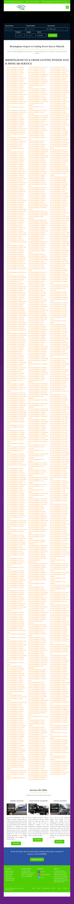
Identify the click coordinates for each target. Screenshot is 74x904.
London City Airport (10, 878)
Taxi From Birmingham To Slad (57, 266)
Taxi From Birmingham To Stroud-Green (59, 369)
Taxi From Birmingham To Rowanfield (59, 169)
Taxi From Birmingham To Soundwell (58, 284)
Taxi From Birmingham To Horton (36, 266)
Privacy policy (8, 889)
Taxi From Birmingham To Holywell (36, 254)
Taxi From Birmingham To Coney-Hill (15, 536)
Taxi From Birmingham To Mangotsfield (37, 516)
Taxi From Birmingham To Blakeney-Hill (16, 247)
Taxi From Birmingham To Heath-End (37, 195)
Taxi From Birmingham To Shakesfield (59, 227)
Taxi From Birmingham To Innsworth (37, 292)
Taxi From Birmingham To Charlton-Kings (16, 414)
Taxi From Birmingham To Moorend (36, 576)
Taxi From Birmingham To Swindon (58, 385)
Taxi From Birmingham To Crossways (15, 574)
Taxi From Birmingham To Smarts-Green (59, 275)
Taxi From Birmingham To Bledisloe (15, 252)
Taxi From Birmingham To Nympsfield (37, 693)
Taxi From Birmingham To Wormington (59, 747)
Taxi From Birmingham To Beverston (15, 220)
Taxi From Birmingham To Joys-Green (37, 304)
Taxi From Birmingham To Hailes (36, 133)
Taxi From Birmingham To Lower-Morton (38, 479)
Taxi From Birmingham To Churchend (15, 457)
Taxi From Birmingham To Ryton (57, 191)
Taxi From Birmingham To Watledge (58, 633)
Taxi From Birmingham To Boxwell (15, 285)
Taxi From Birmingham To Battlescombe (16, 191)
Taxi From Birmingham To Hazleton (36, 193)
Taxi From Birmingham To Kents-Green (37, 319)
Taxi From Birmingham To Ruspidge (58, 186)
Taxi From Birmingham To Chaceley (15, 398)
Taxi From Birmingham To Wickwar (58, 686)
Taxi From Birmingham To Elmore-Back (16, 687)
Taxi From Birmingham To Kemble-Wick (37, 306)
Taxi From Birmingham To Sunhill (58, 382)
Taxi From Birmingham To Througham (59, 468)
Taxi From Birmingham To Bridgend (15, 304)
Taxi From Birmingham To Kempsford (37, 313)
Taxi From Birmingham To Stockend (58, 344)
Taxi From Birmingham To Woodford (58, 720)
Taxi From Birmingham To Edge (14, 671)
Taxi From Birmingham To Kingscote (37, 331)
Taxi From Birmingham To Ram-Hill (58, 135)
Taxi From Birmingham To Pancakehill (37, 756)
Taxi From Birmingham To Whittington (59, 675)
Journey (39, 32)
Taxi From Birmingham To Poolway (58, 96)
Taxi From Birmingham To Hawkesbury (37, 187)
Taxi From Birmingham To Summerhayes (59, 378)
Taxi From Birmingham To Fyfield (36, 78)
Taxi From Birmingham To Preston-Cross (59, 108)
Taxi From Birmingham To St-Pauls (58, 308)
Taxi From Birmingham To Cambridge (15, 373)
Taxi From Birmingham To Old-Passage (37, 707)
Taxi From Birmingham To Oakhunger (37, 695)
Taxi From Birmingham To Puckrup (58, 121)
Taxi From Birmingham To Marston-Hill (37, 525)
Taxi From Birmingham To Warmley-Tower (60, 624)
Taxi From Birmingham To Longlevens (37, 428)
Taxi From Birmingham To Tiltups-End (59, 486)
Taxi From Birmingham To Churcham (15, 454)
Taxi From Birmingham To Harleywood (37, 168)
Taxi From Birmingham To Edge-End (15, 669)
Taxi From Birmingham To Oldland (36, 727)
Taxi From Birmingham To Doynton (15, 614)
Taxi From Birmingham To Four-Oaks (15, 761)
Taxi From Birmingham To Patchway (36, 766)
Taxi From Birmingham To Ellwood (15, 684)
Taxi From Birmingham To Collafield (15, 513)
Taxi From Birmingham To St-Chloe (58, 304)
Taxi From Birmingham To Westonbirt (58, 655)
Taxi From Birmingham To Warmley (58, 626)
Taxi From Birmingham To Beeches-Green (16, 200)
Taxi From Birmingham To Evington (15, 711)
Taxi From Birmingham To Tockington (59, 493)
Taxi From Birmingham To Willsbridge (59, 691)
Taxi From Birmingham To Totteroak (58, 506)
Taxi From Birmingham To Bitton (14, 238)
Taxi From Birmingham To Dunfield (15, 626)
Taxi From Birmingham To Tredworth (58, 515)
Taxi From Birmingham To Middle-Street (37, 545)
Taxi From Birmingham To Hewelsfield (37, 211)
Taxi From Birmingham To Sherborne (58, 239)
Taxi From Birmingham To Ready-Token (59, 142)
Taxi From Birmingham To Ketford (36, 320)
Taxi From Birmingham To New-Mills (37, 624)
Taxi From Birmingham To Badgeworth (16, 159)
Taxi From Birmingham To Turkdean (58, 527)
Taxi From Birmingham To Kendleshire (37, 315)
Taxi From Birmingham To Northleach (37, 671)
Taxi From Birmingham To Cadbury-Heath (16, 362)
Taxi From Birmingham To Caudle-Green (16, 387)
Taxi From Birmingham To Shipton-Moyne (60, 241)
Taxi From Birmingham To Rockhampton (59, 155)
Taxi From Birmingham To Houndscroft (37, 272)
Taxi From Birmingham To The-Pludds (59, 445)
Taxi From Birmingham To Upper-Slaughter (60, 585)
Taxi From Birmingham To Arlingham (15, 119)
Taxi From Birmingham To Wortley (58, 750)
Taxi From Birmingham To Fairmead (15, 718)
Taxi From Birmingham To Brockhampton (16, 322)
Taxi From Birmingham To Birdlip (14, 229)
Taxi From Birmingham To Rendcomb (59, 151)
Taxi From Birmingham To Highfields (37, 227)
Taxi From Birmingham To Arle (14, 116)
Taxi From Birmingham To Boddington (16, 256)
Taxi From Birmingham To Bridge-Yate (16, 303)
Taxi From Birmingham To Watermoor (59, 632)
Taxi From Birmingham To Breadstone (15, 297)
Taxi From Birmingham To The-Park (58, 443)
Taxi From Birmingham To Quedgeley (59, 132)
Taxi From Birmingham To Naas (35, 596)
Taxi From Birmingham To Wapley (58, 619)
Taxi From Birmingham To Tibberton (58, 472)
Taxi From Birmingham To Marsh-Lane (37, 522)
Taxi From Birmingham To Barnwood (15, 177)
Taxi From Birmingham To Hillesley (36, 245)
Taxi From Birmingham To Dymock (15, 646)
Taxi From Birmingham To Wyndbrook (59, 765)
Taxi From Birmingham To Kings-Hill (37, 328)
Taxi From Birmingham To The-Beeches (59, 418)
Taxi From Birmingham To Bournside (15, 265)
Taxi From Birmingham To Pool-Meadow (59, 90)
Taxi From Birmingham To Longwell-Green (38, 436)
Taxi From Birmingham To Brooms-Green (16, 340)
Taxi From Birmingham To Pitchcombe (59, 76)
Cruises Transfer (60, 801)
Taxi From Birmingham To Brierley (15, 306)
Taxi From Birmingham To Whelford (58, 662)
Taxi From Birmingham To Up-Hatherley (59, 543)
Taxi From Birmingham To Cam (14, 371)
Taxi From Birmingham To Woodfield (58, 718)
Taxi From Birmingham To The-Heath (58, 434)
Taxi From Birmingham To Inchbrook (37, 288)
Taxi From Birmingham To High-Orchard (37, 222)
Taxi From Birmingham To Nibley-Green (37, 650)
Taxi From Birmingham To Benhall (15, 205)
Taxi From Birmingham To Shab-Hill (58, 223)
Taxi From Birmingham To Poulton (58, 103)
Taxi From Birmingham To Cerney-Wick (16, 393)
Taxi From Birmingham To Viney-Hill (58, 605)
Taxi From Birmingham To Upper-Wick (59, 596)
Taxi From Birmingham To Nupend (36, 689)
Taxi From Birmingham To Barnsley (15, 175)
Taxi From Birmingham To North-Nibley (37, 664)
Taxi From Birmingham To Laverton (36, 356)
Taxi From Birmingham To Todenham (58, 497)
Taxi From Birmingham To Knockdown (37, 349)
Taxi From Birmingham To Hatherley (36, 178)
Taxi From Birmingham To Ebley (14, 666)
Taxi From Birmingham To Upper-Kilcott (59, 565)
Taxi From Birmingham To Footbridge (15, 745)
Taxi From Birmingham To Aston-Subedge (16, 137)
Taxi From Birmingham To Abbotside (15, 69)
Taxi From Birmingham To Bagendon (15, 164)
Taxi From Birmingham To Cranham (15, 558)
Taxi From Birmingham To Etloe (14, 705)
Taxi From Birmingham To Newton (36, 646)
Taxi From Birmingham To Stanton (58, 326)
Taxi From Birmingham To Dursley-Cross (16, 641)
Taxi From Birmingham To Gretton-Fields (37, 124)
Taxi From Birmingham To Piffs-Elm (36, 779)
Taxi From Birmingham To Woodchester (59, 714)
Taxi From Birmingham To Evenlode (15, 707)
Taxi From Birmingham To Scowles (58, 209)
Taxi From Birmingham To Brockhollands (16, 324)
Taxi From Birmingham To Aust (14, 139)
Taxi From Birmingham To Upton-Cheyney (60, 599)
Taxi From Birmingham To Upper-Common (60, 554)
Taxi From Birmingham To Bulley (14, 351)
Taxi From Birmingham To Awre (14, 146)
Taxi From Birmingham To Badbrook (15, 157)
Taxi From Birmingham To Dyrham (15, 648)
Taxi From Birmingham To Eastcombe (15, 653)
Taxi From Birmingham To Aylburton (15, 152)
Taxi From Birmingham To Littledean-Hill (38, 410)
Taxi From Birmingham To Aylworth (15, 155)
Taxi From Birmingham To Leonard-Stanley (38, 373)
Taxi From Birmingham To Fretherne (36, 70)
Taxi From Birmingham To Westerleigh (59, 648)
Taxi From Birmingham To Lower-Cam (37, 445)
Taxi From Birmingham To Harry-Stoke (37, 173)
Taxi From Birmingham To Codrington (15, 499)
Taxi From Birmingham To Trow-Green (59, 520)
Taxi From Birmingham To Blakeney (15, 249)
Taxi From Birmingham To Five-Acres (15, 741)
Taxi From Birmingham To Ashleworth (15, 125)
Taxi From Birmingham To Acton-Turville (16, 78)
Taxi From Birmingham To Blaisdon (15, 245)
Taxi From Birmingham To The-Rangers (59, 452)
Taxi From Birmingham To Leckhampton (37, 367)
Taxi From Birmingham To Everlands (15, 709)
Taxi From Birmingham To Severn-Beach (59, 220)
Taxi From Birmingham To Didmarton (15, 594)
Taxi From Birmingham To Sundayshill (59, 380)
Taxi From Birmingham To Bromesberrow (16, 333)
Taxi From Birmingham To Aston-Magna (16, 132)
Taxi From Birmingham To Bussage (15, 358)
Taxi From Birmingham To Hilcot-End (37, 234)
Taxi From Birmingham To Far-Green (15, 723)
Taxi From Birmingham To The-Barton (59, 416)
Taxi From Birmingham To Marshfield (37, 524)
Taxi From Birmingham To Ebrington (15, 668)
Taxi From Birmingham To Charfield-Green (17, 403)
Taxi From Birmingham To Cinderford (15, 459)
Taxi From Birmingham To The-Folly (58, 428)
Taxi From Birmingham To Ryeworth (58, 189)
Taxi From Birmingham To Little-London (37, 392)
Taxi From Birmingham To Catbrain (15, 385)
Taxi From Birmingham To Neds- (36, 610)
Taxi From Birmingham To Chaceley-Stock (16, 396)
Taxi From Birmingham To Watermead (59, 630)
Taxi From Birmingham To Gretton (36, 126)
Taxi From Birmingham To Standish (58, 313)
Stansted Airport (9, 874)
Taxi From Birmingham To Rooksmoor (59, 168)
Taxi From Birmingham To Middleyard (37, 549)
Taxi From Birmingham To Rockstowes (59, 159)
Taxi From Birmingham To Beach (14, 196)
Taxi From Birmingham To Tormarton (58, 498)
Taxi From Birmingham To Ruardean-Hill (59, 171)
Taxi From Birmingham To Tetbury (58, 410)
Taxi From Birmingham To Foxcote (15, 763)
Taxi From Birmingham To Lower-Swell (37, 500)
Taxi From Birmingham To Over (35, 734)
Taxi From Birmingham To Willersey (58, 687)
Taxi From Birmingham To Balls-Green (16, 171)
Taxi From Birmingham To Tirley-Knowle (59, 488)
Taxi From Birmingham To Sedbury (58, 211)
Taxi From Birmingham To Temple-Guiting (60, 407)
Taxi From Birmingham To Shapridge (58, 229)
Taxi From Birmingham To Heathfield (37, 196)
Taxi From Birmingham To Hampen (36, 146)
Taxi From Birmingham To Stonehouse (59, 353)
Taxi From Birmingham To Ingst (35, 290)
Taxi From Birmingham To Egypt (14, 677)
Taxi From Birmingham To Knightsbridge (37, 347)
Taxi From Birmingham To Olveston (36, 729)
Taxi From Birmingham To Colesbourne (16, 509)
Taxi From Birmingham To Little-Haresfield (38, 389)
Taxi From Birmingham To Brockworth (16, 328)
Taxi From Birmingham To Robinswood (59, 153)
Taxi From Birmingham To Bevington (15, 222)
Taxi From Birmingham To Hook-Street (37, 257)
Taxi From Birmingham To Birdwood (15, 231)
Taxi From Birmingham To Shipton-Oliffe (59, 243)
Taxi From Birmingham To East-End (15, 651)
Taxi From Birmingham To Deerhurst (15, 590)
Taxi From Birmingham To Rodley (58, 164)
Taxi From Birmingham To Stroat (57, 367)
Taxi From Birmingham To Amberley (15, 99)
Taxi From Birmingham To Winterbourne (59, 705)
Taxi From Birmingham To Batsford (15, 187)
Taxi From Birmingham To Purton (58, 126)
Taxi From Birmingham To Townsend (58, 509)
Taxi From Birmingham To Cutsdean (15, 578)
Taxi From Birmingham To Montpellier (37, 572)
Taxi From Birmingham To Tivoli (57, 491)
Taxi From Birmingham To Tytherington (59, 538)
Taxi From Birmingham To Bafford (15, 162)
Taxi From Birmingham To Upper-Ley (59, 567)
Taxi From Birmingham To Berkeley (15, 213)
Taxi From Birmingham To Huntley (36, 281)
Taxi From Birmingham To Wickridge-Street (60, 682)
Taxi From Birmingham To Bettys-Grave (16, 218)
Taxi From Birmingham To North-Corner (37, 662)
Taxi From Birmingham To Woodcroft (58, 716)
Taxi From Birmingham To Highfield (36, 225)
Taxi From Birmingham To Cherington (15, 434)
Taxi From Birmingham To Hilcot (36, 236)
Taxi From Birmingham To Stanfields (58, 315)
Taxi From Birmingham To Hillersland (37, 243)
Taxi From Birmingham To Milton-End (37, 558)
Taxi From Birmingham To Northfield (37, 669)
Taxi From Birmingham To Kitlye (36, 344)
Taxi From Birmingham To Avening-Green (16, 141)
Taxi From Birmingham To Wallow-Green (59, 612)
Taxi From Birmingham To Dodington (15, 598)
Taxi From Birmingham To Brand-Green (16, 294)
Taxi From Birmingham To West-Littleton (59, 639)
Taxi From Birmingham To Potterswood (59, 101)
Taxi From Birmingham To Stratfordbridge (59, 364)
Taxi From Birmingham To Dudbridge (15, 623)
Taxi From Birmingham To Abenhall (15, 71)
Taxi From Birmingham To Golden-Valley (38, 94)
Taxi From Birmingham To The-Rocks (59, 455)
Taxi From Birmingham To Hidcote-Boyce (38, 214)
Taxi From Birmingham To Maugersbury (37, 529)
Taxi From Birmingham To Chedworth (15, 430)
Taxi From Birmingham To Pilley (57, 67)
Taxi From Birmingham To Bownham (15, 279)
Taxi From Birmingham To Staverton (58, 337)
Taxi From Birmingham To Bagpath (15, 166)
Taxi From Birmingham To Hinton (36, 248)
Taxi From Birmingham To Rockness (58, 157)
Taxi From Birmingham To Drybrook (15, 619)
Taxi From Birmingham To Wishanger (58, 707)
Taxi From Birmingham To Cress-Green (16, 562)
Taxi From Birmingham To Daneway (15, 583)
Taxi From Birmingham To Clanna (14, 463)
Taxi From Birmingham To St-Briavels (59, 302)
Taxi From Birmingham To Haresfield (37, 166)
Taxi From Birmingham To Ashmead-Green (17, 128)
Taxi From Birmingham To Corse (14, 545)
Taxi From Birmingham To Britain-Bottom (16, 313)
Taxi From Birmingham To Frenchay (36, 69)
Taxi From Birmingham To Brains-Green (16, 292)
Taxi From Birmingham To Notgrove (36, 684)
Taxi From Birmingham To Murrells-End (37, 594)
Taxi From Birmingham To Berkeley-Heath (16, 209)
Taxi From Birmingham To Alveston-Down (17, 94)
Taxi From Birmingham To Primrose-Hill (59, 114)
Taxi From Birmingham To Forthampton (16, 750)
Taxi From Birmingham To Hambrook (37, 144)
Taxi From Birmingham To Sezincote (58, 222)
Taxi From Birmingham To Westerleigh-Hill (60, 646)
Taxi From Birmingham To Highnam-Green (38, 231)
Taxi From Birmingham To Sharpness (58, 231)
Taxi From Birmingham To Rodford (58, 162)
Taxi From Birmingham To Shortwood (59, 252)
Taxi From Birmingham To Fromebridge (37, 76)
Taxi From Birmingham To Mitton (36, 569)
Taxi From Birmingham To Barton (14, 186)
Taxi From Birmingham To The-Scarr (58, 457)
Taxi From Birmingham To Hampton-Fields (38, 150)
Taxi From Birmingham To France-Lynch (37, 67)
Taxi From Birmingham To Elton (14, 695)
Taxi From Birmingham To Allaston (15, 89)
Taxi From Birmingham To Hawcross (36, 182)
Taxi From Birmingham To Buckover (15, 349)
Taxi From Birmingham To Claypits (15, 470)
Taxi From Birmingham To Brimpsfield (16, 310)
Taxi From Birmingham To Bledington (15, 250)
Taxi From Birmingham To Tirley (57, 489)
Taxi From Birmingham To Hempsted (37, 198)
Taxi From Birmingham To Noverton (36, 686)
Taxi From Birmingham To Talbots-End (59, 400)
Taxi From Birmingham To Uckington (58, 540)
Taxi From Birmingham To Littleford (36, 414)
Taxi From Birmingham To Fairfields (15, 714)
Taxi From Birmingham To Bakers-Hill (15, 169)
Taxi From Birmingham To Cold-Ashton (16, 500)
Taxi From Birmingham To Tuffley (58, 522)
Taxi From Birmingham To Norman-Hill (37, 657)
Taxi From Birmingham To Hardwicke (37, 162)
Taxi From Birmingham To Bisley (14, 236)
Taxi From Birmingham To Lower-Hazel (37, 463)
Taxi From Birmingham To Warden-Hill (59, 621)
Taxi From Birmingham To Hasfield (36, 177)
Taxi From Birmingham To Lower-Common (38, 454)
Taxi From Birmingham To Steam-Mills (59, 338)
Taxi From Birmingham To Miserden (36, 565)
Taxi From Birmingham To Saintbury (58, 195)
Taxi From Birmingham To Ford (14, 747)
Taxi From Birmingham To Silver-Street (59, 261)
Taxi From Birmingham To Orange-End (37, 730)
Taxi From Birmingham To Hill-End (36, 238)
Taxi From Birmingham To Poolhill (58, 94)
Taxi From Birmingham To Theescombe (59, 463)
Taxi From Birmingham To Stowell (58, 362)
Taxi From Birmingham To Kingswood (37, 340)
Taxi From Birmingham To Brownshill (15, 344)
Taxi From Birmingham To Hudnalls (36, 277)
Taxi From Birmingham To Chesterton (15, 436)
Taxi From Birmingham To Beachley (15, 198)
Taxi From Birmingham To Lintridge (36, 378)
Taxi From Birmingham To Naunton (36, 608)
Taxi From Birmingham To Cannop (15, 375)
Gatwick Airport (9, 872)
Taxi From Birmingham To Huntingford (37, 279)
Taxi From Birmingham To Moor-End (37, 574)
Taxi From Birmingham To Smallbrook (59, 274)
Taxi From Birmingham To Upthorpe (58, 597)
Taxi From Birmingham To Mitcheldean (37, 567)
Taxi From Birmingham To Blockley (15, 254)
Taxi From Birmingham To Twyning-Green (60, 534)
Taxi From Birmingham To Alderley (15, 81)
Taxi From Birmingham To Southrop (58, 295)
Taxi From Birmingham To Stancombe (59, 311)
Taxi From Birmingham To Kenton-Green (37, 317)
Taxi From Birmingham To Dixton (14, 596)
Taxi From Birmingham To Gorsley (36, 96)
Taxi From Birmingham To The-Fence (58, 425)
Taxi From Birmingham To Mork (35, 587)
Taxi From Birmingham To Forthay (15, 752)
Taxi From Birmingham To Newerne (36, 632)
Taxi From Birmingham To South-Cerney (59, 286)
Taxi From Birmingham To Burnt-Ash (15, 357)
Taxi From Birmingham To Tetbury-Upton (59, 409)
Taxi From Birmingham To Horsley (36, 265)
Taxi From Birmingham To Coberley (15, 491)
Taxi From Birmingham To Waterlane (58, 628)
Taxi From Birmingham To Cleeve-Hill (15, 473)
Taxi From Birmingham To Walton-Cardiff (59, 615)
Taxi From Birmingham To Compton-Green (17, 529)
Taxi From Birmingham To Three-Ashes (59, 466)
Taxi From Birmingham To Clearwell (15, 472)
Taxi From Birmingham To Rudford (58, 180)
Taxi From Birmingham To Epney (14, 704)
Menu (67, 7)
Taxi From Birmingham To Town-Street (59, 507)
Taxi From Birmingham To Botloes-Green (16, 258)
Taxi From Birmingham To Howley (36, 274)
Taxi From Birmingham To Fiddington (15, 736)
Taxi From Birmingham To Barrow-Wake (16, 178)
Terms (20, 888)
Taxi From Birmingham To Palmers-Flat (37, 752)
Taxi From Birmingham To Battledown (15, 189)
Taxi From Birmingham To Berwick (15, 216)
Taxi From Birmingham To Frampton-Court (17, 770)
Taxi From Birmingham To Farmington (15, 734)
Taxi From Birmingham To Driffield (15, 617)
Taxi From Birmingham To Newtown (36, 648)
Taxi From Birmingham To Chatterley (15, 419)
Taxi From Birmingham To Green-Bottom (37, 117)
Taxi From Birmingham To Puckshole (58, 123)
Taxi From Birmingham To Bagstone (15, 168)
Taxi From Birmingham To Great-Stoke (37, 110)
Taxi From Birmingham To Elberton (15, 678)
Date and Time (51, 25)
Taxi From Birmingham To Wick (57, 680)
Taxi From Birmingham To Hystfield (36, 284)
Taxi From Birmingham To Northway (37, 675)
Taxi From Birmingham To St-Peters (58, 310)
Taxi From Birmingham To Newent (36, 630)
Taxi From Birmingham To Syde (57, 389)
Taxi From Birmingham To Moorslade (37, 578)
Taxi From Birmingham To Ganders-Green (38, 81)
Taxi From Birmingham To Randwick (58, 137)
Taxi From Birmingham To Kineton (36, 324)
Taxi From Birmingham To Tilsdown (58, 484)
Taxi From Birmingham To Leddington (37, 369)
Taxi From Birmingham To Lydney (36, 507)
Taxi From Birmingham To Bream (14, 299)
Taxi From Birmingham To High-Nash (37, 220)
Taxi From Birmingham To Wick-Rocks (59, 678)
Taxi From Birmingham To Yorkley (58, 774)
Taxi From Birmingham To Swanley (58, 383)
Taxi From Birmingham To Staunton (58, 335)
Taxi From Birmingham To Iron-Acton (37, 293)
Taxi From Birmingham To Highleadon (37, 229)
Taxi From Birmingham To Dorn (14, 601)
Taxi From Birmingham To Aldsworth (15, 87)
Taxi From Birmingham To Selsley (58, 214)
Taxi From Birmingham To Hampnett (36, 148)
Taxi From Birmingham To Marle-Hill (37, 518)
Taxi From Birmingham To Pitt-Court (58, 78)
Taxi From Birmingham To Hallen (36, 135)
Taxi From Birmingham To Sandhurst (58, 200)
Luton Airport (8, 876)
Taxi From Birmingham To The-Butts (58, 419)
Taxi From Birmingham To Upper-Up (58, 594)
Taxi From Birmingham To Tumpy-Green (59, 524)
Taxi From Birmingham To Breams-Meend (16, 301)
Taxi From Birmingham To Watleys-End (59, 635)
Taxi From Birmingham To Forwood (15, 754)
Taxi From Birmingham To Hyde (35, 283)
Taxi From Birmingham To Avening (15, 143)
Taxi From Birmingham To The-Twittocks (59, 459)
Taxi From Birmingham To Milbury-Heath (38, 551)
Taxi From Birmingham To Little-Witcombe (38, 409)
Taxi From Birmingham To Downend (15, 612)
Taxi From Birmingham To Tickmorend (59, 473)
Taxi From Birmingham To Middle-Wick (37, 547)
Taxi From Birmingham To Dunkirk (15, 628)
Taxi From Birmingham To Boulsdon (15, 261)
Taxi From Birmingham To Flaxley (15, 743)
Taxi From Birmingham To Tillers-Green (59, 482)
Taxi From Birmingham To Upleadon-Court (60, 547)
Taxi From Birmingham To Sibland (58, 257)
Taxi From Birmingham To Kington (36, 342)
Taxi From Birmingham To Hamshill (36, 153)
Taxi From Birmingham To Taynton (58, 403)
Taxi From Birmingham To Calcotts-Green (16, 367)
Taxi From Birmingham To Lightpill (36, 374)
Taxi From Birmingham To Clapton (15, 468)
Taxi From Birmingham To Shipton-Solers (59, 245)
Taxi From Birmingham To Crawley (15, 560)
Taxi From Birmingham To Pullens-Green (59, 124)
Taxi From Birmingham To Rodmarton (59, 166)
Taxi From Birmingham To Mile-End (36, 552)
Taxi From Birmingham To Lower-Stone (37, 498)
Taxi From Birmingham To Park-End (36, 759)
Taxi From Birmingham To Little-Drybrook (38, 387)
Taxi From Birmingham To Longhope (37, 427)
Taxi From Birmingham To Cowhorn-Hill (16, 549)
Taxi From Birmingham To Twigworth (59, 533)
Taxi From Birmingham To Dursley (15, 643)
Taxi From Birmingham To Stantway (58, 328)
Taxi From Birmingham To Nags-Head (37, 597)
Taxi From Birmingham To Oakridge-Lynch (38, 700)
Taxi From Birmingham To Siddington (59, 259)
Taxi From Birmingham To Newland (36, 637)
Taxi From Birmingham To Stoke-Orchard (59, 347)
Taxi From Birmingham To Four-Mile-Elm (16, 759)
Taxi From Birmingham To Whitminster (59, 673)
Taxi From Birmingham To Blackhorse (15, 240)
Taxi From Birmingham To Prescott (58, 105)
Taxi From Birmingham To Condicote (15, 535)
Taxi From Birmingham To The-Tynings (59, 461)
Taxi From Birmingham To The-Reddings (59, 454)
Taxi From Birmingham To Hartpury (36, 175)
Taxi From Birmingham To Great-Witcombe (38, 115)
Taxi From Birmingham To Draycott (15, 616)
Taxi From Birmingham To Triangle (58, 518)
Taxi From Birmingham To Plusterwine (59, 87)
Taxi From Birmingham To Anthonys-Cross (17, 112)
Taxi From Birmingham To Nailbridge (37, 599)
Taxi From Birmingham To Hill (35, 239)
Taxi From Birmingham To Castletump (15, 384)
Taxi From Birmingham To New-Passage (37, 626)
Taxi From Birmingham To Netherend (37, 615)
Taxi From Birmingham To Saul (57, 207)
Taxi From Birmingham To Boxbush (15, 283)
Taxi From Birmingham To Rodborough (59, 160)
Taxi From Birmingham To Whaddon (58, 659)
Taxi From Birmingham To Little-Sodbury (38, 403)
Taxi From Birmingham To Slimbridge (59, 270)
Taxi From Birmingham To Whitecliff (58, 664)
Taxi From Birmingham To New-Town (37, 628)
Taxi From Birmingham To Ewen (14, 713)
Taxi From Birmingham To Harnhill (36, 169)
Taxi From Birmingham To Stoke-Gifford (59, 346)
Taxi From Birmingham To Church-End (16, 448)
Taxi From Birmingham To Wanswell (58, 617)
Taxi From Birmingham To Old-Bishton (37, 704)
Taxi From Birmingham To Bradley (15, 290)
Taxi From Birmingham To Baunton (15, 193)
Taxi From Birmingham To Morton (36, 588)
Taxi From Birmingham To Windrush (58, 695)
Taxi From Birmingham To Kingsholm (37, 338)
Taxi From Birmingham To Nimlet (36, 653)
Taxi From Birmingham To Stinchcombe (59, 342)
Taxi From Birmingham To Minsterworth (37, 563)
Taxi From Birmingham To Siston (57, 265)
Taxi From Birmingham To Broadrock (15, 319)
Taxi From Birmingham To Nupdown (37, 687)
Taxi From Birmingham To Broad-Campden (17, 315)
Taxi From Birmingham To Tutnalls (58, 529)
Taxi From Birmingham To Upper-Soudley (60, 587)
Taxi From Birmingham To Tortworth (58, 504)
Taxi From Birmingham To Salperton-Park (59, 196)
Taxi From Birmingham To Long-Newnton (38, 421)
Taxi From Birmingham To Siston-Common (60, 263)
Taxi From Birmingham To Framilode (15, 765)
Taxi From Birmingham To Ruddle (58, 178)
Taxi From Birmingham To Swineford (58, 387)
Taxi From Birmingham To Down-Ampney (16, 607)
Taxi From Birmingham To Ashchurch (15, 123)
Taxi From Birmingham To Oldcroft (36, 720)
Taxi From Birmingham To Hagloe (36, 132)
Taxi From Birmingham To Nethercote (37, 614)
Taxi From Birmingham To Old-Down (37, 705)
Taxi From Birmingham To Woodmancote (59, 725)
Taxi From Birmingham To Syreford (58, 396)
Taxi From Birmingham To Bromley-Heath (16, 335)
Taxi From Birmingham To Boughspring (16, 259)
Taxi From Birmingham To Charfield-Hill (16, 405)
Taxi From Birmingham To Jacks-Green (37, 299)
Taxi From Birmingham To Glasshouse (37, 90)
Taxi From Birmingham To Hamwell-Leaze (38, 155)
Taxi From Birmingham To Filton (14, 738)
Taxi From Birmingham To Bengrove (15, 204)
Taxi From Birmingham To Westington (59, 650)
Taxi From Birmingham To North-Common (38, 660)
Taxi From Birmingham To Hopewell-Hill (37, 259)
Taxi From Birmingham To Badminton (15, 161)
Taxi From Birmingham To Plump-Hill (59, 83)
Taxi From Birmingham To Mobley (36, 570)
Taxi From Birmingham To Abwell (15, 76)
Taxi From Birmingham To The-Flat (58, 427)
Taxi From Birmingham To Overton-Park (37, 736)
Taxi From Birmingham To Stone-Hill (58, 349)
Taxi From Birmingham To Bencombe (15, 202)
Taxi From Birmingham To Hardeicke (37, 160)
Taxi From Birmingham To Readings (58, 141)
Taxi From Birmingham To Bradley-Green (16, 286)
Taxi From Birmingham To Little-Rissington (38, 394)
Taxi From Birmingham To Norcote (36, 655)
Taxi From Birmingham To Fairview (15, 720)
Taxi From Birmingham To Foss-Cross (15, 756)
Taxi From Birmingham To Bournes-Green (16, 263)
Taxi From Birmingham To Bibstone (15, 223)
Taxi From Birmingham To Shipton (58, 247)
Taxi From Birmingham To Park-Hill (36, 761)
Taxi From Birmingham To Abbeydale (15, 67)
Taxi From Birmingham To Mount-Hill (37, 590)
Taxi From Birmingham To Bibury (14, 225)
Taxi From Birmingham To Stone (57, 351)
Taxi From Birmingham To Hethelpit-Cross (38, 205)
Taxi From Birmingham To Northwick (37, 677)
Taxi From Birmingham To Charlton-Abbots (17, 412)
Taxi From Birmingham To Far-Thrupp (15, 727)
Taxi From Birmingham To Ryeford (58, 187)
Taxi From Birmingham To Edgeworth (15, 673)
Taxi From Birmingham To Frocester (36, 72)
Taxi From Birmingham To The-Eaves (58, 423)
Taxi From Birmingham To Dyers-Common (17, 644)
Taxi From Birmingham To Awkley (15, 144)
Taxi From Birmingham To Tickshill (58, 475)
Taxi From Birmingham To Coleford (15, 508)
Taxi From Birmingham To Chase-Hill (15, 418)
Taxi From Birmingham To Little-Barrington (38, 383)
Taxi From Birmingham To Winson (58, 698)
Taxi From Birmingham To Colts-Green (16, 524)
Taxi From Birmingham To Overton (36, 738)
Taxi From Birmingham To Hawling (36, 189)
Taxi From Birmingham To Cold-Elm (15, 504)
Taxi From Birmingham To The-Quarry (59, 450)
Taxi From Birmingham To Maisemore (37, 513)
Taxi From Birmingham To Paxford (36, 768)
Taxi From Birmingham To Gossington (37, 97)
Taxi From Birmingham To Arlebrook (15, 117)
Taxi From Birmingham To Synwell (58, 394)
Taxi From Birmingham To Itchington (37, 295)
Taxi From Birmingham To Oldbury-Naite (38, 711)
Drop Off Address (30, 25)
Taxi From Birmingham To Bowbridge (15, 276)
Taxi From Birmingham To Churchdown (16, 455)
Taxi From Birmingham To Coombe (15, 540)
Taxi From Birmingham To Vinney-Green (59, 606)
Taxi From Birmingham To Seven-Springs (59, 216)
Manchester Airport (9, 880)
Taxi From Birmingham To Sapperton (58, 205)
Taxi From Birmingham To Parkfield (36, 765)
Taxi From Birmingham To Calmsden (15, 369)
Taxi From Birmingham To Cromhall (15, 571)
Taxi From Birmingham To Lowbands (37, 437)
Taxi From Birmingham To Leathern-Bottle (38, 358)
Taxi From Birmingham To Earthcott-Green (17, 650)
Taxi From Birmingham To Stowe (57, 360)
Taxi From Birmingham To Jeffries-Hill (37, 301)
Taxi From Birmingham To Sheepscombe (59, 234)
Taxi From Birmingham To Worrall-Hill (59, 748)
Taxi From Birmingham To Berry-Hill (15, 214)
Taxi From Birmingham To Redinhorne (59, 144)
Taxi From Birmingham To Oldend (36, 721)
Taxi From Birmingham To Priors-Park (59, 117)
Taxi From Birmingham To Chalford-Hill (16, 400)
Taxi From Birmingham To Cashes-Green (16, 378)
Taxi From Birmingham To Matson (36, 527)
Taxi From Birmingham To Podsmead (58, 88)
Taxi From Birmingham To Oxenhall (36, 741)
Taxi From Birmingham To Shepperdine (59, 238)
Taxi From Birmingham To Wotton (58, 756)
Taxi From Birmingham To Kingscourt (37, 333)
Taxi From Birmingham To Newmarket (37, 641)
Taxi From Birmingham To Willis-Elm (58, 689)
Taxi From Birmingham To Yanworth (58, 766)
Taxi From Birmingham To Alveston (15, 96)
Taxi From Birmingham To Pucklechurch (59, 119)
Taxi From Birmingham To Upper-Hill (59, 563)
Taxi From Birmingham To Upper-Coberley (60, 552)
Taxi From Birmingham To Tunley (58, 525)
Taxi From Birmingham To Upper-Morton (59, 572)
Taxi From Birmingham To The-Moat (58, 439)
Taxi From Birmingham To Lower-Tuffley (38, 502)
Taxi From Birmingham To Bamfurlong (16, 173)
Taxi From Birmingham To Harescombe (37, 164)
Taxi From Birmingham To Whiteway (58, 669)
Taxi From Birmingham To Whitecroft (58, 666)
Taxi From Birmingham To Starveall (58, 333)
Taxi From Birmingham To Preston (58, 110)
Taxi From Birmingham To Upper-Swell (59, 592)
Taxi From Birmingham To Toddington (59, 495)
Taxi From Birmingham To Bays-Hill (15, 195)
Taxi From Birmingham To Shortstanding (59, 250)
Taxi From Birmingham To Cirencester (15, 461)
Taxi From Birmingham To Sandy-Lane (59, 204)
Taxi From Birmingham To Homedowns (37, 256)
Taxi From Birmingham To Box (14, 281)
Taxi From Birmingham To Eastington (15, 657)
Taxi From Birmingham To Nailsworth (37, 601)
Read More (16, 843)
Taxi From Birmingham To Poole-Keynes (59, 92)
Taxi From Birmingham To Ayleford (15, 153)
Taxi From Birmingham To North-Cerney (37, 659)
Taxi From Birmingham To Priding (58, 112)
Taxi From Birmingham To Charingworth (16, 410)
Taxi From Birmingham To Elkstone (15, 682)
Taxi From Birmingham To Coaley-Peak (16, 481)
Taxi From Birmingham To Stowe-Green (59, 358)
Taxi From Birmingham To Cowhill (15, 547)
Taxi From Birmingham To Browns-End (16, 342)
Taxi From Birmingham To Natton (36, 605)
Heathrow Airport (9, 871)
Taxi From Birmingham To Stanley (58, 324)
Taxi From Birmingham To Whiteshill (58, 668)
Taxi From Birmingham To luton (35, 506)
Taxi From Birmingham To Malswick (36, 515)
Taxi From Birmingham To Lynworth (36, 511)
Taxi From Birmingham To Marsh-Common (38, 520)
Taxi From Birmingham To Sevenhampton (59, 218)
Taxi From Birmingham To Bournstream (16, 267)
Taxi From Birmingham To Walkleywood (59, 610)
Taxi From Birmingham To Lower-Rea (37, 484)
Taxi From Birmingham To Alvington (15, 98)
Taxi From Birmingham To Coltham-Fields (16, 522)
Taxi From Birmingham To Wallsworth (59, 614)
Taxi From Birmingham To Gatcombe (37, 83)
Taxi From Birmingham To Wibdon (58, 677)
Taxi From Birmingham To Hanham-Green (38, 157)
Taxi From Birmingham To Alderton (15, 85)
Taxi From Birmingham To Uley (57, 542)
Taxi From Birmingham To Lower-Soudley (38, 493)
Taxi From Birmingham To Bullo (14, 353)
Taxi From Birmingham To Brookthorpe (16, 339)
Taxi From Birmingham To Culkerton (15, 576)
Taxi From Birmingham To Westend (58, 644)
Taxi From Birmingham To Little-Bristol (37, 385)
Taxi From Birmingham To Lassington (37, 353)
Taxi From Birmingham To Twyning (58, 536)
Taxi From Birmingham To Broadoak (15, 317)
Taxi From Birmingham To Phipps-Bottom (38, 775)
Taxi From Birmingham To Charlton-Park (16, 416)
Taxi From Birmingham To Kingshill (36, 337)
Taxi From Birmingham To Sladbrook (58, 268)
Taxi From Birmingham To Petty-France (37, 774)
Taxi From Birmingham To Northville (37, 673)
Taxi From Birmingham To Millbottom (37, 556)
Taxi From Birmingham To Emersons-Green (17, 696)
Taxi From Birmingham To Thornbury (58, 464)
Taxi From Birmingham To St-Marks (58, 306)
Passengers (18, 32)
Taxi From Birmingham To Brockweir (15, 326)
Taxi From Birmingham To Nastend (36, 603)
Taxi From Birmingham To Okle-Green (37, 702)
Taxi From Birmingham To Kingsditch (37, 335)
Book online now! (37, 859)
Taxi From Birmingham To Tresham (58, 516)
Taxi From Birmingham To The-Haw (58, 432)
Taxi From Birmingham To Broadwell (15, 321)
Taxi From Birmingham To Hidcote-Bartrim (38, 213)
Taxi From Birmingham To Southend (58, 293)
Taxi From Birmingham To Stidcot (58, 340)
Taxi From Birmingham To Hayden (36, 191)
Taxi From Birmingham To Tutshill (58, 531)
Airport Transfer (16, 801)
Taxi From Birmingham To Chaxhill (15, 425)
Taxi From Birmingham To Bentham (15, 207)
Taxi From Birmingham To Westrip (58, 657)
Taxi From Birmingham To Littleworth (37, 419)
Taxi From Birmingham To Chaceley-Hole (16, 394)
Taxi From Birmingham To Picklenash (37, 777)
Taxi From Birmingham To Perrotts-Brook (38, 772)
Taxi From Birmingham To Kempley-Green (38, 310)
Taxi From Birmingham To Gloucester (37, 92)
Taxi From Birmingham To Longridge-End (38, 432)
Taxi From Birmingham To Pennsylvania (37, 770)
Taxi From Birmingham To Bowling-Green (16, 277)
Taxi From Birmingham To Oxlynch (36, 745)
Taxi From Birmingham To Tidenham (58, 480)
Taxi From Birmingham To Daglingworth (16, 580)
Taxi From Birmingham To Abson (14, 74)
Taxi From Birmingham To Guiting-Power (38, 130)
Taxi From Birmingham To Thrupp (58, 470)
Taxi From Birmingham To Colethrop (15, 511)
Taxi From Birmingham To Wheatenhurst (59, 660)
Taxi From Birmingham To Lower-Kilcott (37, 464)
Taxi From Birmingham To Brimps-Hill (16, 308)
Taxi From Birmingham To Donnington (16, 599)
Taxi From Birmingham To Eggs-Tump (16, 675)
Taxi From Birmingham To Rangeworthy (59, 139)
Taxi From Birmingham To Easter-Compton (17, 655)
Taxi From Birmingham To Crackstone (15, 553)
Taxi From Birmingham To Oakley (36, 698)
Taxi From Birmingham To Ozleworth (37, 747)
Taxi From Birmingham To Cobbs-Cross (16, 490)
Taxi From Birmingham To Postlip (58, 99)
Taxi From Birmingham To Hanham (36, 159)
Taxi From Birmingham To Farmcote (15, 732)
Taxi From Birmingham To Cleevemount (16, 475)
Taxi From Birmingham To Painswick (37, 750)
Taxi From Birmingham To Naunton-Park (37, 606)
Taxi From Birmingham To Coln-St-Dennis (16, 520)
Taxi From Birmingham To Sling (57, 272)
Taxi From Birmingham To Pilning (58, 72)
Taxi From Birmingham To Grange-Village (38, 101)
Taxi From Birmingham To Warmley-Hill (59, 623)
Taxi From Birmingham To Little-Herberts (38, 391)
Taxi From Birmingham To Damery (15, 581)
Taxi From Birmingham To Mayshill (36, 534)
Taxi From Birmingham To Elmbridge (15, 686)
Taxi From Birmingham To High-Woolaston (38, 223)
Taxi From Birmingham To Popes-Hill (58, 97)
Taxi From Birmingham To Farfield (15, 729)
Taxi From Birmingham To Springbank (59, 297)
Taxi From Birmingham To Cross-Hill (15, 572)
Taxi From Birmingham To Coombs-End (16, 542)
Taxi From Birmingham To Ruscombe (58, 184)
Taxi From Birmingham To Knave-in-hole (37, 346)
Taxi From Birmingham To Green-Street (37, 119)
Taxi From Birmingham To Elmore (15, 689)
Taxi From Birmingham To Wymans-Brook (60, 763)
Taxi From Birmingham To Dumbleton (15, 625)
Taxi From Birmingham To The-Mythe (59, 441)
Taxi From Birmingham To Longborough (37, 423)
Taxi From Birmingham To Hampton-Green (38, 151)
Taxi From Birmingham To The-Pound (59, 446)
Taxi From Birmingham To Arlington (15, 121)
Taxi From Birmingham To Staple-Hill (58, 331)
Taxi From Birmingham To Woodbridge (59, 713)
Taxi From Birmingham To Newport (36, 644)
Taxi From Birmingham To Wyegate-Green (60, 761)
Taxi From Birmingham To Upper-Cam (59, 551)
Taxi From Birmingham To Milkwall (36, 554)
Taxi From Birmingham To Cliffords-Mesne (17, 479)
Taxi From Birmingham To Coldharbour (16, 506)
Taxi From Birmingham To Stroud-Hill (59, 371)
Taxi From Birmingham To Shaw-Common (60, 232)
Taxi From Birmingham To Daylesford (15, 585)
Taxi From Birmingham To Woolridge (58, 741)
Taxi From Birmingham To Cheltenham (16, 432)
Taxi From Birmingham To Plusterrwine (59, 85)
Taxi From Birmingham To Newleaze (36, 639)
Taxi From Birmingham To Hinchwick (37, 247)
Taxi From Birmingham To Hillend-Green (37, 241)
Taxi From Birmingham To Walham (58, 608)
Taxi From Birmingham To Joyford (36, 302)
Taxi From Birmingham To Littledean (36, 412)
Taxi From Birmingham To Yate (57, 770)
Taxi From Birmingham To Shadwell (58, 225)
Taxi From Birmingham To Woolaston (58, 739)
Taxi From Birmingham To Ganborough (37, 79)
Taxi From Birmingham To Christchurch (16, 446)
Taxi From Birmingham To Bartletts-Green (16, 182)
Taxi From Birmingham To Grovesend (37, 128)
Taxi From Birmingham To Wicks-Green (59, 684)
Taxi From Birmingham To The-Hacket (59, 430)
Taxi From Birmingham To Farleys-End (16, 731)
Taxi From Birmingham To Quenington (59, 133)
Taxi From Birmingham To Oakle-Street (37, 696)
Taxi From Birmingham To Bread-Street (16, 295)
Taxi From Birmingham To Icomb (36, 286)
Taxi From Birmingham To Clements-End (16, 477)
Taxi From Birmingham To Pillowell (58, 69)
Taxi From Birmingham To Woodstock (59, 727)
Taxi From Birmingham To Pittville (58, 79)
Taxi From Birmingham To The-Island (58, 436)
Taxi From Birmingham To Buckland (15, 348)
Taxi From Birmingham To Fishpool (15, 740)
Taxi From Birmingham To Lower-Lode (37, 472)
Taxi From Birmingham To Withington (59, 709)
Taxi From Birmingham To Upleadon (58, 549)
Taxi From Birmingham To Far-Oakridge (16, 725)
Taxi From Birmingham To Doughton (15, 605)
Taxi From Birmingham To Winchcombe (59, 693)
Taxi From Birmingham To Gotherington (37, 99)
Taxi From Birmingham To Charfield (15, 407)
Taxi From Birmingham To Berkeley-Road (16, 211)
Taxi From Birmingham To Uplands (58, 545)
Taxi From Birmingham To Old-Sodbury (37, 709)
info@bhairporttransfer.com (16, 1)
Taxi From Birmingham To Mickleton (37, 540)
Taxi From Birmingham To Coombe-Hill (16, 538)
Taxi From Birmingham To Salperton (58, 198)
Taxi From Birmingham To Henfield (36, 200)
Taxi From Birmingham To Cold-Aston (16, 502)
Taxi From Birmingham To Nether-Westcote (38, 612)
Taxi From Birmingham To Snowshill (58, 279)
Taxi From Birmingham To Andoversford (16, 110)
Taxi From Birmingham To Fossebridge (16, 758)
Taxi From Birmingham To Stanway (58, 329)
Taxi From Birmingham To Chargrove (15, 409)
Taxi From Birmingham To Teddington (59, 405)
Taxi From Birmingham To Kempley (36, 311)
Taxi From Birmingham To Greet (35, 123)
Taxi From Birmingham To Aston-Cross (16, 130)
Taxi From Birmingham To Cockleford (15, 495)
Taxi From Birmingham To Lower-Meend (37, 477)
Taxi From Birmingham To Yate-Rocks (59, 768)
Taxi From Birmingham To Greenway (37, 121)
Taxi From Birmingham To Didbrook (15, 592)
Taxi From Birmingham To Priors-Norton (59, 115)
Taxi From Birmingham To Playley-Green (59, 81)
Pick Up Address (9, 25)
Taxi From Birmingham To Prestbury (58, 106)
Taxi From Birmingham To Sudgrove (58, 376)
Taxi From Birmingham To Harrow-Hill (37, 171)
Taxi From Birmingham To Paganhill (36, 748)
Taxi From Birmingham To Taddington (59, 398)
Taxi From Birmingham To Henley (36, 202)
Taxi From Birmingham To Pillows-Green (59, 70)
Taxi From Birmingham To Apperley (15, 114)
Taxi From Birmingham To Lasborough (37, 351)
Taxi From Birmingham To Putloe (57, 128)
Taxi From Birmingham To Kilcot (36, 322)
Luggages (28, 32)
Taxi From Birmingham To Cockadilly (15, 493)
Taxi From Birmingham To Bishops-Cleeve (16, 232)
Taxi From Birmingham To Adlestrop (15, 80)
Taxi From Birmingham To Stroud (58, 373)
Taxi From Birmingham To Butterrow (15, 360)
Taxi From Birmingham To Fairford (15, 716)
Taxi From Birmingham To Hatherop (36, 180)
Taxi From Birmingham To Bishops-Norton (17, 234)
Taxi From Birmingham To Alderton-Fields (16, 83)
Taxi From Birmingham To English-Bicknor (17, 702)
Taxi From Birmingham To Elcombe (15, 680)
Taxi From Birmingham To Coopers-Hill (16, 544)
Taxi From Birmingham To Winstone (58, 700)
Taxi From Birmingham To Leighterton (37, 371)
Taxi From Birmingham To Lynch (36, 509)
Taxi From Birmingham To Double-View (16, 603)
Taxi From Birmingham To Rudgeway (59, 182)
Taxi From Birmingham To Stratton (58, 365)
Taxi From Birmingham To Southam (58, 292)
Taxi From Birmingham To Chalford (15, 402)
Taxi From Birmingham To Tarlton (58, 401)
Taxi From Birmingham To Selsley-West (59, 213)
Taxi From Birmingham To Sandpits (58, 202)
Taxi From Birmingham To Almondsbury (16, 90)
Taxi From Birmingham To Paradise (36, 757)
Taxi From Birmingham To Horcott (36, 261)
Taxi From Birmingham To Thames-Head (59, 414)
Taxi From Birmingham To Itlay (35, 297)
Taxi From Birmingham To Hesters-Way (37, 204)
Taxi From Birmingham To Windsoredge (59, 696)
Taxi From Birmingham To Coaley (14, 482)
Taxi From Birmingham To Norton (36, 682)
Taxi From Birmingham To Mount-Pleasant (38, 592)
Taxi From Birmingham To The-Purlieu (59, 448)
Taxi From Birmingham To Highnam (36, 232)
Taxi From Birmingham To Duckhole (15, 621)
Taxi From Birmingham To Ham (35, 142)
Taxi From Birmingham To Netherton (36, 619)
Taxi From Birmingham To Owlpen (36, 739)
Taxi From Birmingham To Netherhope (37, 617)
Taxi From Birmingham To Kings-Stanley (37, 329)
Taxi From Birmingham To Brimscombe (16, 312)
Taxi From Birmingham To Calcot (14, 366)
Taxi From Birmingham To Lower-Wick (37, 504)
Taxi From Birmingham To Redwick (58, 150)
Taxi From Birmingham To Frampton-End (16, 772)
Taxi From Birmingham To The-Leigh (58, 437)
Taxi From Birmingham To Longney (36, 430)
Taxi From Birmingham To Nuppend (36, 691)
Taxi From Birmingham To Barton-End (16, 184)
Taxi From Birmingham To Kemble (36, 308)
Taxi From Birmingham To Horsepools (37, 263)
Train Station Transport (38, 801)
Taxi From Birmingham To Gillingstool (37, 88)
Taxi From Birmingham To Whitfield (58, 671)
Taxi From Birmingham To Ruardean (58, 177)
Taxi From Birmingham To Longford (36, 425)
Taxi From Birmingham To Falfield (15, 722)
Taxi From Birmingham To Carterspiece (16, 376)
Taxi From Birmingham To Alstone (15, 92)
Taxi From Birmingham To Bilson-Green (16, 227)
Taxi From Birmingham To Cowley (15, 551)
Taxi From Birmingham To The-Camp (58, 421)
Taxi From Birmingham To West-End (58, 637)
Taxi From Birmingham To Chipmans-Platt (16, 437)
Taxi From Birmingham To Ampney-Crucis (16, 101)
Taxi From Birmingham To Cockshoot (15, 497)
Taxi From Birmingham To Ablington (15, 72)
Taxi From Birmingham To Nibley (36, 651)
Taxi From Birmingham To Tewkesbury (59, 412)
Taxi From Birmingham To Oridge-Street (37, 732)
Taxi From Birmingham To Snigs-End (58, 277)
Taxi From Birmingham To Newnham (37, 642)
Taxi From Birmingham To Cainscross (15, 364)
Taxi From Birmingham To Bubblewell (15, 346)
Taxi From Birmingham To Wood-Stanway (60, 711)
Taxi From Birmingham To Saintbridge (59, 193)
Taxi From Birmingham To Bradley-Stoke (16, 288)
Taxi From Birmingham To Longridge (37, 434)
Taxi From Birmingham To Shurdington (59, 254)
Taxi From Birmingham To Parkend (36, 763)
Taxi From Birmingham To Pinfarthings (59, 74)
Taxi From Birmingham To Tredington (59, 513)
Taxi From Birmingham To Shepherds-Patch (60, 236)
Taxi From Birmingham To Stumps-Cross (59, 374)
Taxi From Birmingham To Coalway (15, 486)
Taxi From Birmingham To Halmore (36, 141)
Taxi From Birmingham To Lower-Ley (37, 470)
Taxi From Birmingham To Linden (36, 376)
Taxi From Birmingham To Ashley (14, 126)
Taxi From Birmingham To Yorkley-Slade (59, 772)
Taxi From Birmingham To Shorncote (58, 248)
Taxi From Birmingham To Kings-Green (37, 326)
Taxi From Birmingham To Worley (58, 745)
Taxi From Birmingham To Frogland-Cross (38, 74)
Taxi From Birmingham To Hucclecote (37, 275)
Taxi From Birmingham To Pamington (37, 754)
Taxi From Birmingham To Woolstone (58, 743)
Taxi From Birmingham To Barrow (15, 180)
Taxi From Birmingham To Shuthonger (59, 256)
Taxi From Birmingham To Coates (14, 488)
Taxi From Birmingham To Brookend (15, 337)
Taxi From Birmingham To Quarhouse (59, 130)
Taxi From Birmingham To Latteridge (37, 355)
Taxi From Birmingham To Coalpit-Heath (16, 484)
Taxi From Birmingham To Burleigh (15, 355)
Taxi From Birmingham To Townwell (58, 511)
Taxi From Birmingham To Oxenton (36, 743)
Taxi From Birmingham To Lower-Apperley (38, 439)
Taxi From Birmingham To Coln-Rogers (16, 515)
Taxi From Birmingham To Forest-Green (16, 749)
